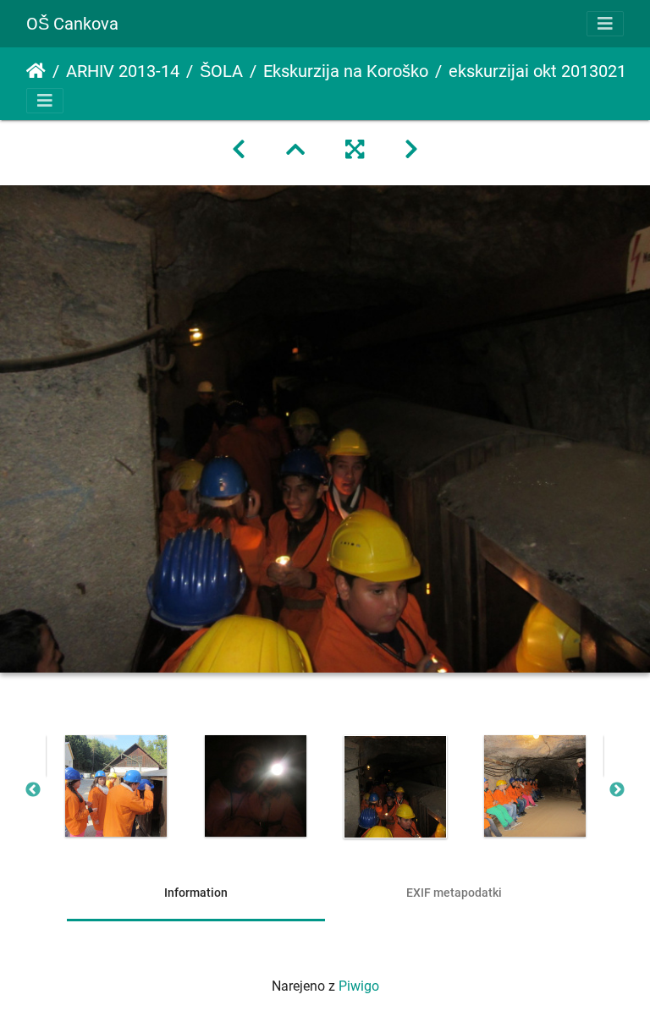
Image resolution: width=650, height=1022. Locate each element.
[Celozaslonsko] (354, 149)
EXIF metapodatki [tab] (454, 892)
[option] (115, 786)
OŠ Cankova (72, 24)
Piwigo (359, 986)
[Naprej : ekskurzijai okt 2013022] (411, 149)
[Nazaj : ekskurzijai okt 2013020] (239, 149)
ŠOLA (221, 71)
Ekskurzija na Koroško (345, 71)
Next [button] (617, 790)
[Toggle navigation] (605, 23)
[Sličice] (295, 149)
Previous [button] (33, 790)
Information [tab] (196, 892)
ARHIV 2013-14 (122, 71)
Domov (36, 71)
